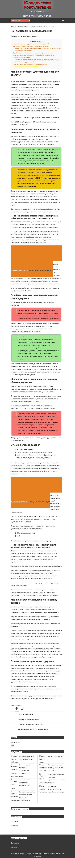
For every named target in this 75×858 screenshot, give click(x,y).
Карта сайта (15, 821)
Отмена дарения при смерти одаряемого (27, 66)
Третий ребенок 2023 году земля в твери (33, 729)
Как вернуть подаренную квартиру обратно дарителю (31, 46)
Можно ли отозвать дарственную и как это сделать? (31, 44)
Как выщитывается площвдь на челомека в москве (55, 767)
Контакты (14, 826)
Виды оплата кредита (55, 756)
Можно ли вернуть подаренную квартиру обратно (30, 64)
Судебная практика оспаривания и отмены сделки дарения (33, 53)
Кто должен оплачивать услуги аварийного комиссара (56, 789)
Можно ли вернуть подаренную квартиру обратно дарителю (33, 55)
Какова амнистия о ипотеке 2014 (41, 270)
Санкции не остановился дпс (39, 502)
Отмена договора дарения (21, 57)
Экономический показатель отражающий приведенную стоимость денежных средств (20, 770)
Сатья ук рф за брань (25, 714)
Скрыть (40, 41)
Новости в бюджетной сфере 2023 (30, 724)
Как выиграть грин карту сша (28, 719)
